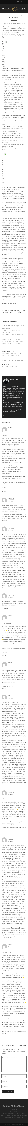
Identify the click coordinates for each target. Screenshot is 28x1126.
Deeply (3, 37)
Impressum (14, 1109)
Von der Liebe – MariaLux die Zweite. (13, 360)
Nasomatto (21, 117)
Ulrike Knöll (19, 16)
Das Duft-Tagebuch (14, 1106)
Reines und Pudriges (12, 366)
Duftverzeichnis (9, 13)
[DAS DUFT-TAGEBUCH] (14, 10)
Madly (20, 36)
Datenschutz (14, 1111)
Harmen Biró (5, 330)
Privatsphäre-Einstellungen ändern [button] (14, 1113)
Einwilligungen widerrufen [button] (14, 1117)
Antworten (10, 430)
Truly (16, 36)
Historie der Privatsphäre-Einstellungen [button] (14, 1115)
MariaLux (6, 36)
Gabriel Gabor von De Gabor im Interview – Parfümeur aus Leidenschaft (13, 327)
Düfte (3, 366)
